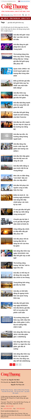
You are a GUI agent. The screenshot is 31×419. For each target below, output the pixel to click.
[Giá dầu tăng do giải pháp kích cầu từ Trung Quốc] (7, 46)
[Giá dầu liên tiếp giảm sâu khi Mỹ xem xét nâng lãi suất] (7, 158)
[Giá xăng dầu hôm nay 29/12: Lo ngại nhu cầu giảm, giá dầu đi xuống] (7, 344)
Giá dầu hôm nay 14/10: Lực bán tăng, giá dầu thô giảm (21, 95)
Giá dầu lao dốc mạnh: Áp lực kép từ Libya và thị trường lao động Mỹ (21, 125)
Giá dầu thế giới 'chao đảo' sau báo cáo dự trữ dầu (21, 37)
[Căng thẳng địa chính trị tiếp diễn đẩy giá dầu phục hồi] (7, 231)
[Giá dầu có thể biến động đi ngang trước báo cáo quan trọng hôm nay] (7, 293)
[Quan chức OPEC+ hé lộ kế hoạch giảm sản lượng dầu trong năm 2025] (7, 71)
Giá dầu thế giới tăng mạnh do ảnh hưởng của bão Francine (21, 115)
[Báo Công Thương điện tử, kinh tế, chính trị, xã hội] (14, 6)
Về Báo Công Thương (7, 390)
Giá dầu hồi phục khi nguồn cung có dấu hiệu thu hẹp (21, 187)
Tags (3, 22)
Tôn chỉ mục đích (19, 391)
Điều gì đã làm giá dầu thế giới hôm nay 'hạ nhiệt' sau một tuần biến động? (21, 84)
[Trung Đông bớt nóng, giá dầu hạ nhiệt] (7, 284)
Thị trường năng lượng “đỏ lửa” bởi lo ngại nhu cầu (21, 265)
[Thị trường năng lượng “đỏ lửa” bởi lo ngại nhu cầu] (7, 265)
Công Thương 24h (15, 18)
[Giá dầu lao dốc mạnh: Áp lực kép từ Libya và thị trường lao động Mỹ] (7, 124)
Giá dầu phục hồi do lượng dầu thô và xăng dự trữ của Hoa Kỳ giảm (21, 242)
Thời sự (6, 18)
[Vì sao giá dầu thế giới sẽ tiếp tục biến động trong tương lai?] (7, 211)
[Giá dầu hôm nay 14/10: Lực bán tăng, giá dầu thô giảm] (7, 95)
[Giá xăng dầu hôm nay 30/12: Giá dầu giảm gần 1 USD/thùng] (7, 334)
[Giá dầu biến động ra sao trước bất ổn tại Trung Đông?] (7, 168)
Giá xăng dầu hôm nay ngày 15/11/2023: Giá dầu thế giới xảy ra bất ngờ (21, 254)
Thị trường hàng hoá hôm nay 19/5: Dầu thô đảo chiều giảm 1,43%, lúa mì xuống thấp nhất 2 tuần (21, 322)
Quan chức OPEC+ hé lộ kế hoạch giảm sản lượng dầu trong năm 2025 (21, 72)
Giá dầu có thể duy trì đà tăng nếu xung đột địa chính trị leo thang (21, 275)
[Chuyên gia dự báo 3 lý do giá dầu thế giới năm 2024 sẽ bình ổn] (7, 221)
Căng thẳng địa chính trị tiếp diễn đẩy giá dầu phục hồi (21, 231)
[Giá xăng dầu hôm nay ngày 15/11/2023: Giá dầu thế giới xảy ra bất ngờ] (7, 253)
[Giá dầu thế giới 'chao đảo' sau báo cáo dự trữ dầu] (7, 37)
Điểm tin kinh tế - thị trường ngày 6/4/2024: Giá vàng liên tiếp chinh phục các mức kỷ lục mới (21, 199)
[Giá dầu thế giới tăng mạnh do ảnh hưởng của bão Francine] (7, 114)
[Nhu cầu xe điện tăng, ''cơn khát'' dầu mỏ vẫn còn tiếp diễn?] (7, 177)
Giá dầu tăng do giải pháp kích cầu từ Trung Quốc (20, 47)
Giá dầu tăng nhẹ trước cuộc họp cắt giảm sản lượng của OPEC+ (20, 147)
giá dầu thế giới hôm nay (16, 22)
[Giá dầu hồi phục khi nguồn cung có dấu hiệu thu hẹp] (7, 187)
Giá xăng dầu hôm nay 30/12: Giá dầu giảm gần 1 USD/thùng (21, 334)
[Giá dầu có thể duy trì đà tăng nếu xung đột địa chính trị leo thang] (7, 275)
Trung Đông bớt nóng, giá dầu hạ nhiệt (21, 284)
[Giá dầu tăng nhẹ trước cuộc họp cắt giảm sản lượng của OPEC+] (7, 146)
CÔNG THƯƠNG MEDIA (7, 11)
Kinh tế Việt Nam (20, 11)
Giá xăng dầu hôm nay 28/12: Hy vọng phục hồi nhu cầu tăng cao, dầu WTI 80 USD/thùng (21, 357)
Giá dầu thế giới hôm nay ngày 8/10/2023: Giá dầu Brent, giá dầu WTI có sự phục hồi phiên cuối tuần (21, 307)
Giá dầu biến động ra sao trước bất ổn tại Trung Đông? (21, 168)
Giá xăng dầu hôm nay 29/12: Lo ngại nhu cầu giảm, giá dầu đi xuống (21, 345)
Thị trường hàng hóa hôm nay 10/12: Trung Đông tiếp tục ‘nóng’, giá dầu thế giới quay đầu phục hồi (21, 59)
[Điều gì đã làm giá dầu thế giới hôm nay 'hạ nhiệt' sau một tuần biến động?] (7, 83)
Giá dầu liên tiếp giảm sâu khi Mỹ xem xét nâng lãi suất (21, 158)
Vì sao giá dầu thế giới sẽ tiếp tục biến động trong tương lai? (21, 212)
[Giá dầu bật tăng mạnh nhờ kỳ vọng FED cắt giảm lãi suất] (7, 105)
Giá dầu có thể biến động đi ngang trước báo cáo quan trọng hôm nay (21, 294)
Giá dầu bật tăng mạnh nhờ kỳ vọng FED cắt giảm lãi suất (21, 105)
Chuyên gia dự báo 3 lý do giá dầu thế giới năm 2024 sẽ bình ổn (21, 221)
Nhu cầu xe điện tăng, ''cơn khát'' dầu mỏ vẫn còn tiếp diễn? (21, 178)
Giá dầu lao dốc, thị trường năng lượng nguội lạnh (20, 136)
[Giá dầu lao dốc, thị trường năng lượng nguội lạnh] (7, 136)
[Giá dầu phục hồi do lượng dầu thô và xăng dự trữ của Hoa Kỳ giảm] (7, 241)
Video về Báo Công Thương (21, 390)
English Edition (25, 1)
